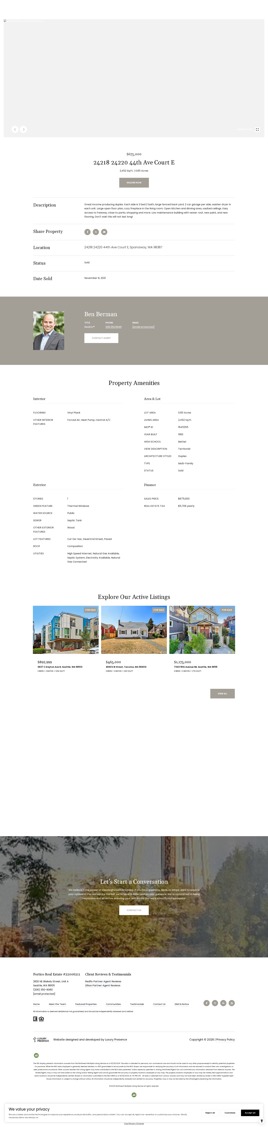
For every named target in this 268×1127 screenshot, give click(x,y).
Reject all (210, 1112)
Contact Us (159, 1004)
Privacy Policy (225, 1039)
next (23, 129)
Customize (230, 1112)
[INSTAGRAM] (215, 1003)
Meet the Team (57, 1004)
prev (15, 129)
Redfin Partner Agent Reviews (103, 981)
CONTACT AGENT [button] (101, 338)
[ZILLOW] (232, 1003)
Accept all (250, 1112)
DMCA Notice (182, 1004)
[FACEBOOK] (206, 1003)
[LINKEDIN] (223, 1003)
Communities (113, 1004)
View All (222, 693)
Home (36, 1004)
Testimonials (137, 1004)
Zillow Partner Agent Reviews (102, 985)
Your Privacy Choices (134, 1123)
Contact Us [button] (134, 910)
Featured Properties (86, 1004)
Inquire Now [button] (134, 182)
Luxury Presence (116, 1039)
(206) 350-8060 (43, 989)
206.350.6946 (113, 327)
